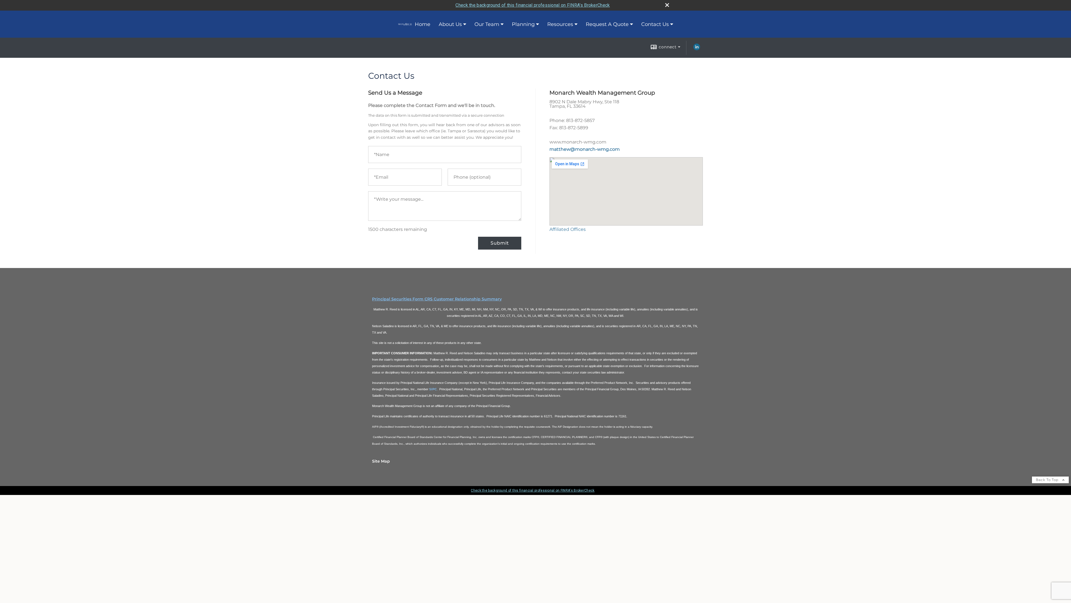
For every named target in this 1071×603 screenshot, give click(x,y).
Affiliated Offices (567, 229)
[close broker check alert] (667, 5)
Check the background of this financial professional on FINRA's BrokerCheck (532, 5)
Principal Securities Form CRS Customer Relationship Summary (437, 299)
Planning (523, 24)
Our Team (486, 24)
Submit (500, 243)
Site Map (381, 461)
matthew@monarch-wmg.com (584, 149)
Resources (560, 24)
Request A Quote (607, 24)
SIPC (433, 389)
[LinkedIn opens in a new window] (696, 48)
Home (422, 24)
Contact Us (655, 24)
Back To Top (1048, 480)
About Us (450, 24)
